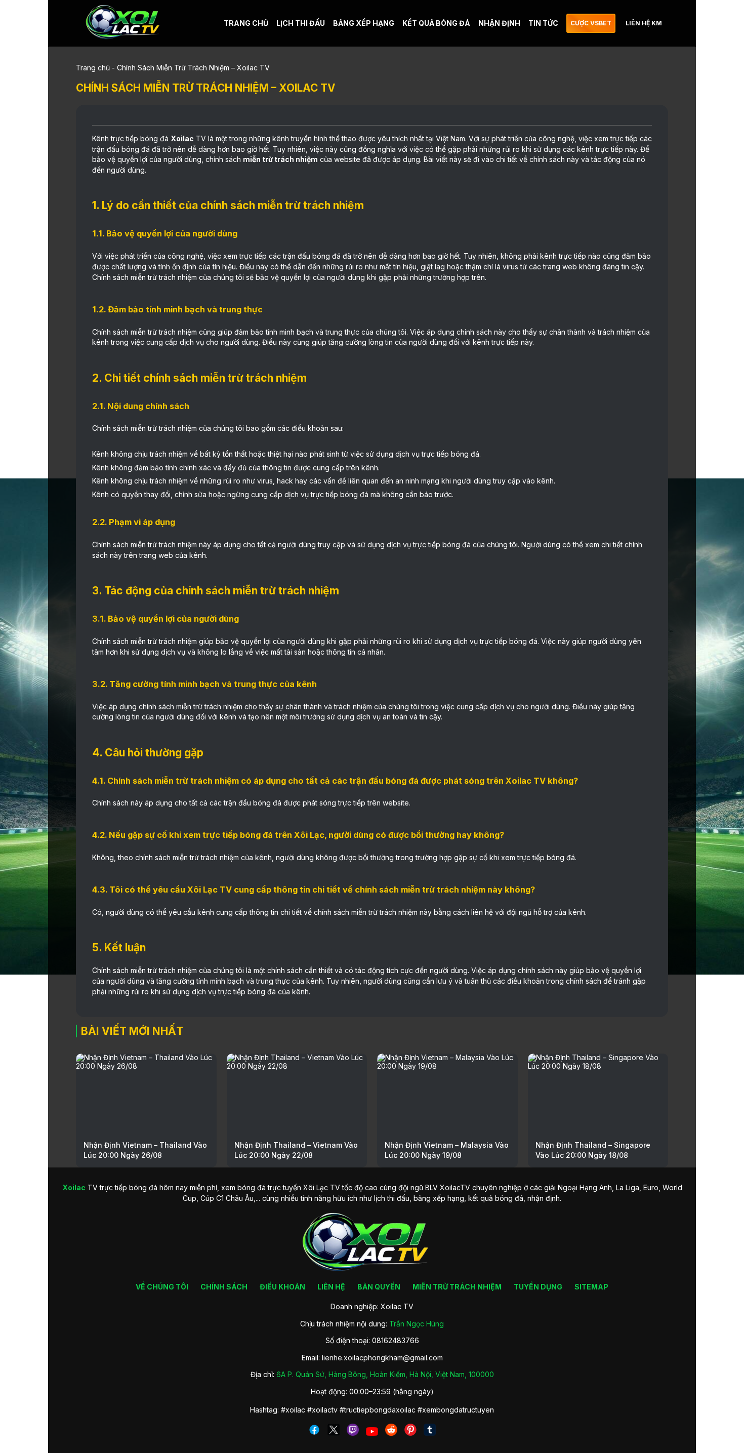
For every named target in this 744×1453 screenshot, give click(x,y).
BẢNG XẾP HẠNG (363, 23)
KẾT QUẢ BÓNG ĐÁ (436, 23)
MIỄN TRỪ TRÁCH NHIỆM (457, 1286)
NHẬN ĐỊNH (499, 23)
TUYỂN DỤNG (538, 1286)
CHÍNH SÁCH (223, 1286)
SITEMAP (591, 1286)
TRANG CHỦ (246, 23)
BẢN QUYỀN (378, 1286)
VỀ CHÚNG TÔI (162, 1286)
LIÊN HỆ (331, 1286)
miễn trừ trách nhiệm (280, 159)
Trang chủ (93, 67)
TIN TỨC (543, 23)
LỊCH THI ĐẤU (300, 23)
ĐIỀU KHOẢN (282, 1286)
